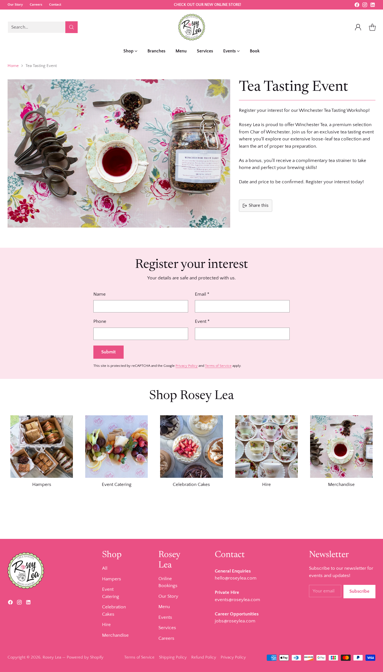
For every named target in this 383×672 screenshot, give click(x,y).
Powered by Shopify (85, 657)
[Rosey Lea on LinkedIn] (372, 6)
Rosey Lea (52, 657)
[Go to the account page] (358, 27)
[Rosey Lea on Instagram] (365, 6)
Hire (106, 624)
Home (13, 65)
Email (202, 294)
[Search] (71, 27)
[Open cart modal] (372, 27)
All (104, 568)
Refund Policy (203, 657)
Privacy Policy (187, 366)
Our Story (168, 596)
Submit (108, 351)
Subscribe (359, 591)
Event (202, 321)
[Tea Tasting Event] (119, 153)
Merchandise (115, 635)
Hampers (111, 578)
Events (165, 617)
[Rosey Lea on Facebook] (357, 6)
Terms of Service (218, 366)
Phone (99, 321)
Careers (166, 638)
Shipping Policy (173, 657)
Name (99, 294)
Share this (259, 205)
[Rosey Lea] (191, 27)
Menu (164, 606)
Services (167, 627)
